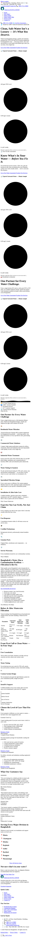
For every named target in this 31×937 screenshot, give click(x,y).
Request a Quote (5, 732)
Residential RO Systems (10, 906)
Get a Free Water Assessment (8, 47)
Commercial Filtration (9, 908)
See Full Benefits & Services (8, 588)
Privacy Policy (14, 932)
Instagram (8, 886)
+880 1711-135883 (11, 922)
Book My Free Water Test (7, 874)
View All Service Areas (15, 863)
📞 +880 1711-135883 (22, 6)
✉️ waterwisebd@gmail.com (8, 6)
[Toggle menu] (27, 23)
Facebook (3, 886)
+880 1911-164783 (11, 923)
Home (5, 12)
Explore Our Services (21, 47)
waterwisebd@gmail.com (12, 925)
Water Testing (7, 15)
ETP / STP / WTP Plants (10, 909)
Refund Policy (4, 932)
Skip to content (5, 1)
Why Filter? (7, 14)
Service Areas (7, 18)
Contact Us (7, 20)
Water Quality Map (9, 17)
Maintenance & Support (10, 912)
